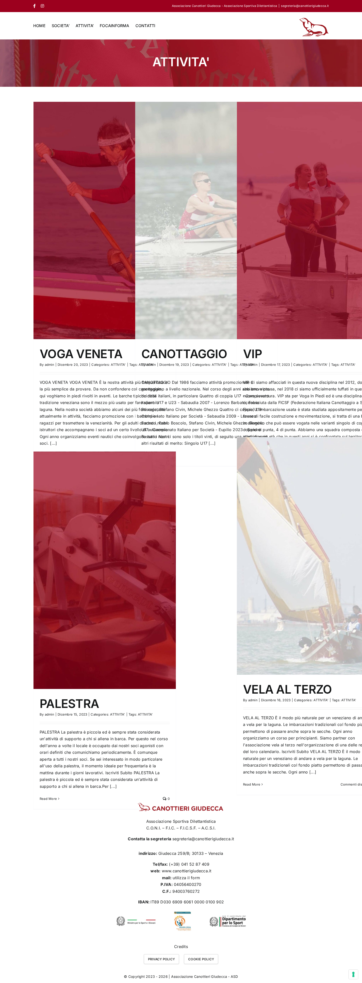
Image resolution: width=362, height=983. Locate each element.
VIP (252, 354)
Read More (251, 784)
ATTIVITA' (118, 365)
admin (49, 365)
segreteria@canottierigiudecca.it (305, 6)
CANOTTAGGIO (184, 354)
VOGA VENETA (81, 354)
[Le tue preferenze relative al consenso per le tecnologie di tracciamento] (353, 974)
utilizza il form (186, 877)
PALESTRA (69, 703)
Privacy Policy (161, 959)
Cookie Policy (201, 959)
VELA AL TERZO (287, 689)
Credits (181, 946)
